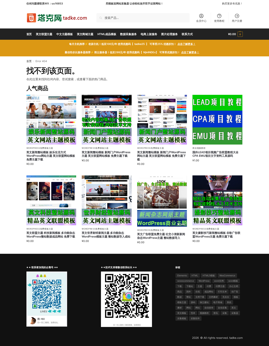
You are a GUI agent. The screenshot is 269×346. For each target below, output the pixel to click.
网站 (188, 307)
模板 (236, 297)
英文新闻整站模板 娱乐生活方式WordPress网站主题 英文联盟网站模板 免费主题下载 (50, 155)
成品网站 (208, 291)
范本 (193, 313)
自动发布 (208, 307)
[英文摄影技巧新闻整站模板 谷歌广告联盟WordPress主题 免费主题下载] (217, 200)
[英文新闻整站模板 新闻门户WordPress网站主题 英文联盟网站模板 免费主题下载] (162, 120)
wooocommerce (185, 280)
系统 (229, 302)
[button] (235, 34)
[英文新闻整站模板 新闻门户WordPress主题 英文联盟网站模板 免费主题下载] (107, 120)
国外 (188, 291)
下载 (179, 286)
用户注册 (237, 20)
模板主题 (181, 302)
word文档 (219, 280)
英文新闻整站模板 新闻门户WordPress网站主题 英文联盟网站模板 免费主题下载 (161, 155)
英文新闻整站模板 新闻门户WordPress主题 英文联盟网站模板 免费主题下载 (106, 154)
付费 (209, 286)
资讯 (215, 313)
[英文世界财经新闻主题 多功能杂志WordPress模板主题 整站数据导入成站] (107, 200)
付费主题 (220, 286)
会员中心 (201, 20)
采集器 (234, 313)
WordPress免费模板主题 (39, 148)
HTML (195, 275)
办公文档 (233, 286)
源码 (193, 302)
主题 (200, 286)
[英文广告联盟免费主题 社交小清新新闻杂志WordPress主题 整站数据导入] (162, 201)
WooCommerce (227, 275)
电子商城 (217, 302)
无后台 (225, 297)
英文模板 (181, 313)
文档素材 (213, 297)
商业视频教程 (198, 148)
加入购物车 (51, 171)
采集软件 (195, 318)
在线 (197, 291)
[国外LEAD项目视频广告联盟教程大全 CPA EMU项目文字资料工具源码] (217, 120)
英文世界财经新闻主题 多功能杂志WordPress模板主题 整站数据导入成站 (106, 234)
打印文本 (222, 291)
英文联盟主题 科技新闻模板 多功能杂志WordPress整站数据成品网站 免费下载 (50, 234)
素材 (179, 307)
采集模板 (181, 318)
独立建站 (204, 302)
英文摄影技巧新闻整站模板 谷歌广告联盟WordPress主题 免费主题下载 (216, 234)
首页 (29, 61)
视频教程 (204, 313)
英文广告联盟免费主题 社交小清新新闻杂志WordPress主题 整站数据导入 (161, 236)
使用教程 (219, 20)
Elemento (182, 275)
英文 (233, 307)
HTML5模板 (209, 275)
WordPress (204, 280)
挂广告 (234, 291)
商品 (179, 291)
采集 (224, 313)
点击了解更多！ (186, 43)
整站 (188, 297)
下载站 (189, 286)
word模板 (233, 280)
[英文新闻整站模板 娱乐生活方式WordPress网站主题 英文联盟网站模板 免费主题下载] (51, 120)
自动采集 (222, 307)
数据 (179, 297)
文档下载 (199, 297)
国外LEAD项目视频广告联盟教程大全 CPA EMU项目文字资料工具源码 (215, 154)
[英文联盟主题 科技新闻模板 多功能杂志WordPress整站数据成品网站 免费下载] (51, 200)
